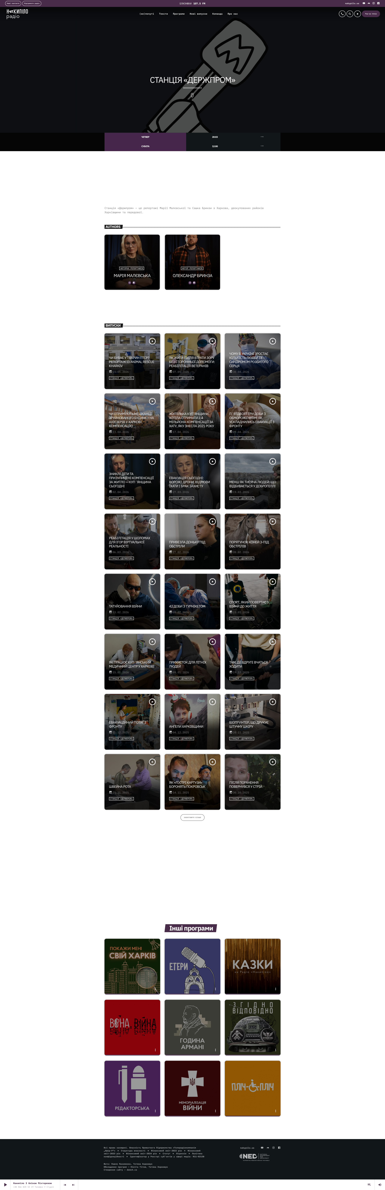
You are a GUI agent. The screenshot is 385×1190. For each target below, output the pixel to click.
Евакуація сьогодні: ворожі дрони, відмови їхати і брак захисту (189, 482)
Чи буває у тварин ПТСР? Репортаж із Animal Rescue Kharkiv (131, 362)
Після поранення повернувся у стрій (245, 784)
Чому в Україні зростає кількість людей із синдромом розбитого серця (248, 360)
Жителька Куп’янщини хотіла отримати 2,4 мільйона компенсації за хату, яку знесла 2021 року (191, 420)
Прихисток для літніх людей (187, 664)
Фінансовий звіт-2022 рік (166, 1150)
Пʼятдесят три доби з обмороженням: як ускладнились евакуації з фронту (251, 420)
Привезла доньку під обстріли (187, 544)
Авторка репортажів (131, 268)
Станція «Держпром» (121, 378)
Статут (166, 1153)
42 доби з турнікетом (187, 606)
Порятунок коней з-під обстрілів (249, 544)
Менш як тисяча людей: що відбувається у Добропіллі (252, 484)
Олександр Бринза (192, 275)
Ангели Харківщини (186, 726)
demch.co (132, 1170)
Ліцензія (181, 1153)
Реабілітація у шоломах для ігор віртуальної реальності (129, 542)
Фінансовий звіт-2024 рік (141, 1153)
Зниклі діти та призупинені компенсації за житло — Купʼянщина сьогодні (131, 480)
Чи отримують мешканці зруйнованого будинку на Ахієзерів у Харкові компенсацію (131, 420)
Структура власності (133, 1150)
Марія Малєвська (132, 275)
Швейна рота (120, 786)
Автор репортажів (192, 268)
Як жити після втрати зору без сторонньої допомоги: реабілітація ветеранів (192, 362)
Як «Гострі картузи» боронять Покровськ (187, 784)
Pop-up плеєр (371, 14)
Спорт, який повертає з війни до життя (249, 604)
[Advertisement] (192, 181)
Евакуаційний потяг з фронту (127, 724)
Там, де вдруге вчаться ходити (248, 664)
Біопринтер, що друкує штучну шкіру (248, 724)
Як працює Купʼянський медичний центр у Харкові (131, 664)
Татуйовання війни (125, 606)
